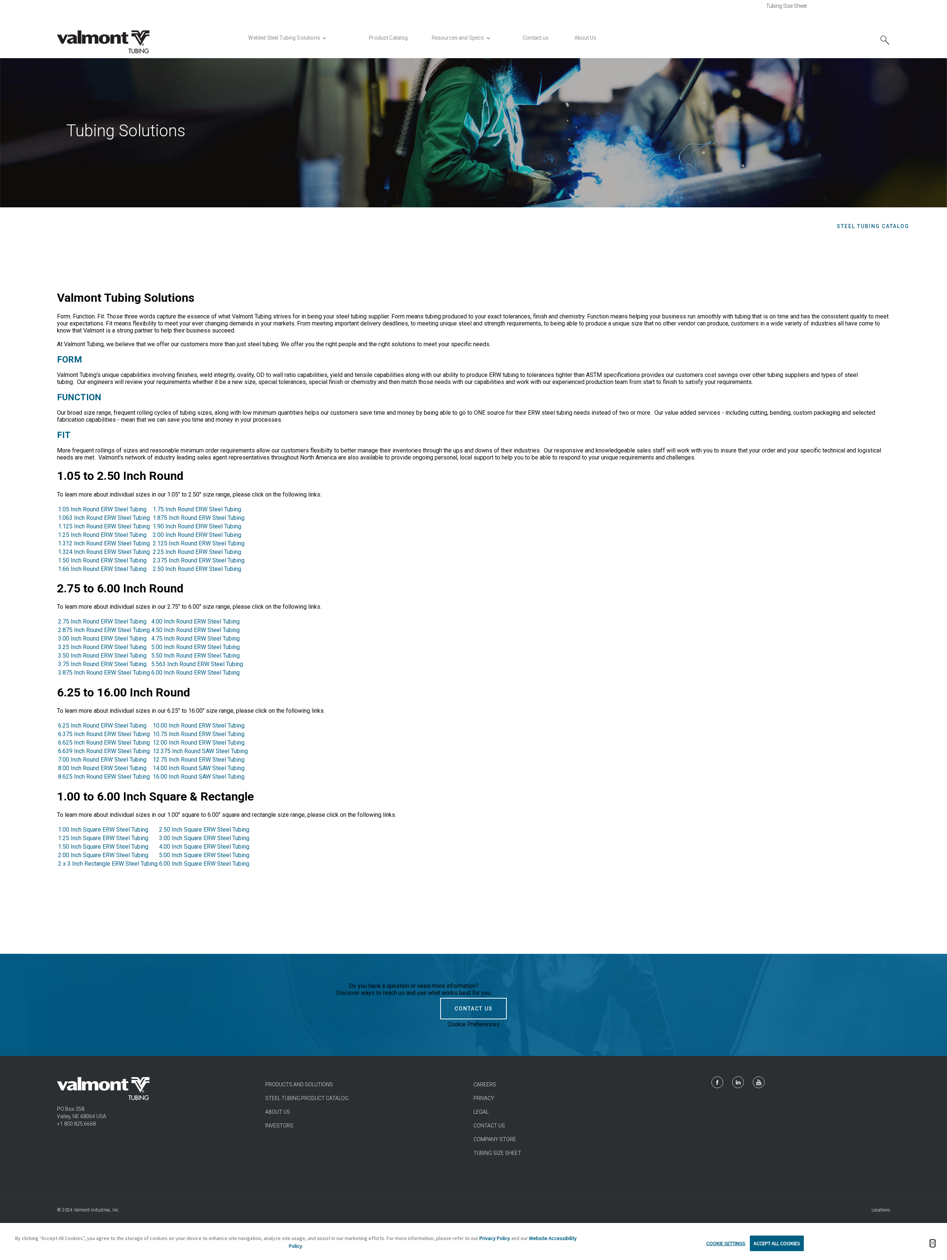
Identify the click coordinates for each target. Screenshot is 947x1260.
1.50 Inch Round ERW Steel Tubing (102, 560)
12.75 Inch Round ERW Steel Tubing (199, 759)
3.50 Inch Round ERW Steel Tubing (102, 655)
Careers (485, 1084)
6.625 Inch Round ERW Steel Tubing (104, 742)
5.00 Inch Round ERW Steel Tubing (195, 647)
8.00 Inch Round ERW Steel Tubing (102, 768)
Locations (881, 1210)
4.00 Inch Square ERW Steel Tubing (204, 846)
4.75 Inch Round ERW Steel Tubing (195, 638)
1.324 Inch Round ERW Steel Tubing (104, 551)
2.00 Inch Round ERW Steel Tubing (197, 534)
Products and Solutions (299, 1084)
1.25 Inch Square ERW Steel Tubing (104, 838)
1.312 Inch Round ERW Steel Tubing (104, 543)
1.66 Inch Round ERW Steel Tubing (103, 568)
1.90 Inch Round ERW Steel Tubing (197, 526)
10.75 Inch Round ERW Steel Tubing (199, 734)
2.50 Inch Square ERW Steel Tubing (204, 829)
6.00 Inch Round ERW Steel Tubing (195, 672)
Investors (279, 1126)
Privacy (484, 1098)
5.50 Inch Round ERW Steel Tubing (195, 655)
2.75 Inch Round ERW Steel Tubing (102, 621)
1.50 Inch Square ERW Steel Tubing (104, 846)
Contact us (489, 1126)
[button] (932, 1243)
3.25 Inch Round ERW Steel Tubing (102, 647)
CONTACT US (474, 1009)
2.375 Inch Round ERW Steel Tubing (199, 560)
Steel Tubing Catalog (873, 226)
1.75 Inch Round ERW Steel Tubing (197, 509)
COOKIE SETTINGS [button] (725, 1243)
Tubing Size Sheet (786, 6)
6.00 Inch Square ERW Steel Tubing (204, 863)
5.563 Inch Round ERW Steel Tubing (197, 664)
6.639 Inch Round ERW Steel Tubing (104, 751)
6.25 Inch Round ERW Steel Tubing (102, 725)
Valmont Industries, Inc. (96, 1210)
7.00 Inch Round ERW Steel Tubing (102, 759)
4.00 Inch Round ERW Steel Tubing (195, 621)
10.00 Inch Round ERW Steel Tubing (199, 725)
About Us (277, 1112)
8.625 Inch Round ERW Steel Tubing (104, 776)
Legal (481, 1112)
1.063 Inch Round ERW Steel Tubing (104, 517)
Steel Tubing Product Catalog (306, 1098)
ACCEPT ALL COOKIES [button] (777, 1243)
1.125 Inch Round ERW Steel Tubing (104, 526)
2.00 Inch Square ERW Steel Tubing (104, 855)
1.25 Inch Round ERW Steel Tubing (102, 534)
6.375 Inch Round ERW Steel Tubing (104, 734)
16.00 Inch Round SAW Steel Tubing (199, 776)
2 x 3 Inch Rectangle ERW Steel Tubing (108, 863)
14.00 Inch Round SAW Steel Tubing (199, 768)
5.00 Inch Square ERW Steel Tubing (204, 855)
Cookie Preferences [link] (474, 1024)
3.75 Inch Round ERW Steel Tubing (102, 664)
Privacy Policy (494, 1238)
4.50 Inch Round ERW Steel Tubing (195, 630)
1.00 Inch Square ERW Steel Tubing (103, 829)
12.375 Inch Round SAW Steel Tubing (200, 751)
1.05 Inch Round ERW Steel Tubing (102, 509)
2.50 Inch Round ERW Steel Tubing (197, 568)
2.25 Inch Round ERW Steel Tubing (197, 551)
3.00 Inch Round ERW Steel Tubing (102, 638)
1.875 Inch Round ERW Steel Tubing (199, 517)
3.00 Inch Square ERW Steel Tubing (204, 838)
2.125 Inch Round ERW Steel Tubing (199, 543)
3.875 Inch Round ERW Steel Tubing (104, 672)
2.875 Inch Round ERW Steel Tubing (104, 630)
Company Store (495, 1139)
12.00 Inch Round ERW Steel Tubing (199, 742)
